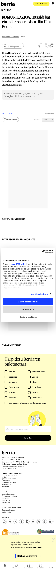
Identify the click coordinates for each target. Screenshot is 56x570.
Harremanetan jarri (9, 468)
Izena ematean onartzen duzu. (27, 403)
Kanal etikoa (6, 502)
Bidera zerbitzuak (8, 510)
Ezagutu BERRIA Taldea (10, 476)
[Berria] (8, 453)
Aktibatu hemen (23, 96)
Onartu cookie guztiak (28, 301)
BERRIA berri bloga (9, 478)
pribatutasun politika (27, 403)
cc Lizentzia (6, 500)
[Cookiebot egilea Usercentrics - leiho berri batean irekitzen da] (41, 251)
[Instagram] (27, 521)
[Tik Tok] (44, 521)
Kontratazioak (7, 484)
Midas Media (6, 512)
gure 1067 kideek (19, 264)
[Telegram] (10, 521)
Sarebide (5, 486)
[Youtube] (33, 521)
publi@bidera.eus (17, 466)
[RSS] (38, 521)
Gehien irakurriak (13, 219)
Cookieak (5, 498)
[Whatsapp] (4, 521)
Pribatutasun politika (9, 496)
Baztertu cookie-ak (28, 317)
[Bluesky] (50, 521)
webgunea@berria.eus (19, 464)
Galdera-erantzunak (9, 482)
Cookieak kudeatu (39, 294)
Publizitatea (6, 480)
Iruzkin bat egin (12, 119)
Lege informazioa (8, 494)
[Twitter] (16, 521)
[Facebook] (21, 521)
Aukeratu (26, 309)
